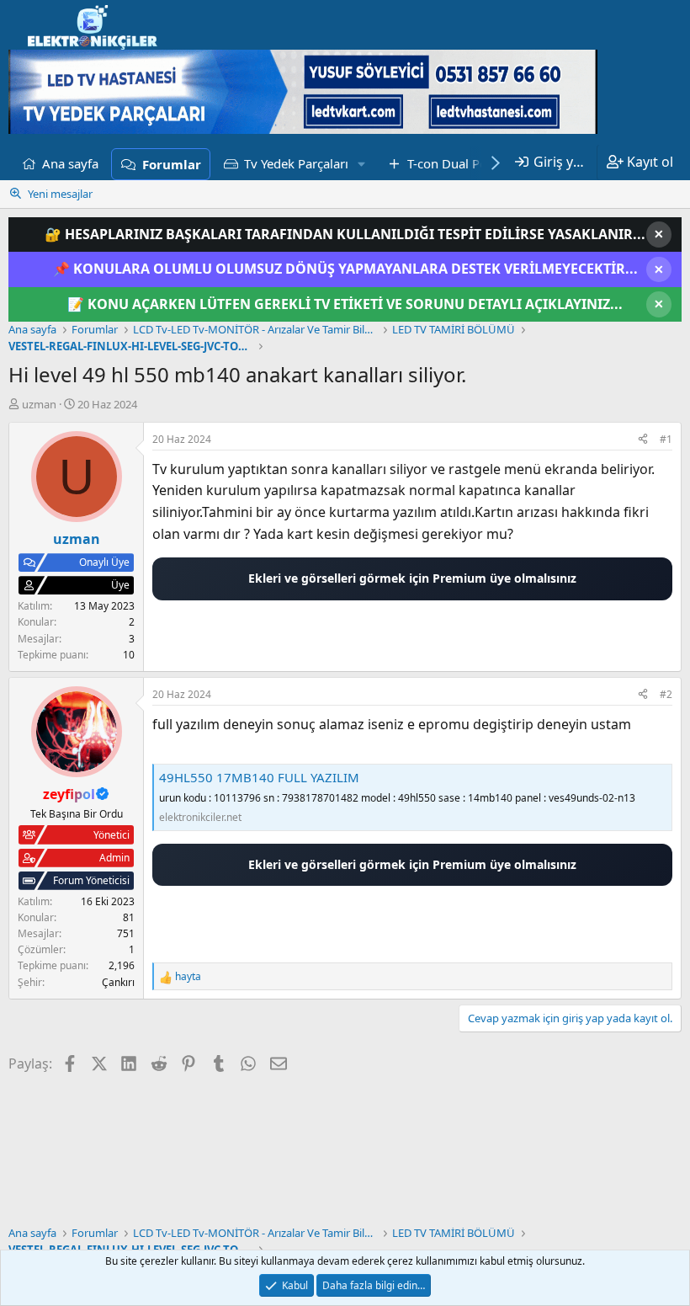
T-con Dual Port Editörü (474, 163)
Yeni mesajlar (60, 193)
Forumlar (171, 164)
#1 (666, 439)
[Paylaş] (643, 439)
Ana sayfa (70, 163)
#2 (666, 694)
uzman (39, 404)
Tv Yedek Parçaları (296, 163)
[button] (362, 163)
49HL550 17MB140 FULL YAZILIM (259, 777)
